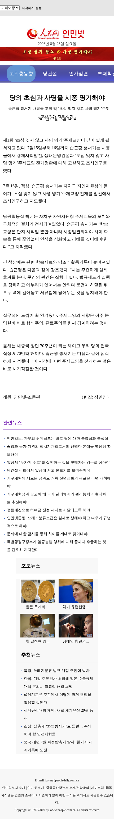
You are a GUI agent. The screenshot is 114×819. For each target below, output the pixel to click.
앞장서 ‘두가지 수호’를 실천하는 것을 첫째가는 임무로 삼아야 (58, 462)
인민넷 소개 (35, 788)
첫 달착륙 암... (38, 641)
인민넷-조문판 (27, 397)
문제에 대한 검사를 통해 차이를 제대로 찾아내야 (47, 534)
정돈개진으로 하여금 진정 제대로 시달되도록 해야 (49, 510)
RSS (109, 788)
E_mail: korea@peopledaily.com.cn (57, 780)
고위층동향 (21, 73)
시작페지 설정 (32, 8)
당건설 (50, 73)
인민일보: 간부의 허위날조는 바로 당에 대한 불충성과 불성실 (57, 439)
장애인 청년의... (76, 641)
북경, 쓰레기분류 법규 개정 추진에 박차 (57, 671)
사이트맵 (97, 788)
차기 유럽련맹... (76, 607)
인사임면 (78, 73)
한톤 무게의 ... (38, 607)
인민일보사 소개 (13, 788)
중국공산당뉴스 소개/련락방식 (67, 788)
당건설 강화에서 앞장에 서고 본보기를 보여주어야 (49, 470)
